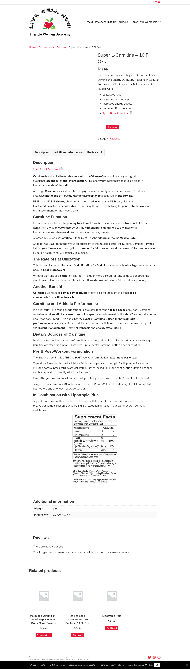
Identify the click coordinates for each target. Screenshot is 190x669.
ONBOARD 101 (125, 22)
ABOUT (90, 22)
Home (32, 47)
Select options (43, 635)
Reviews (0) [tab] (94, 152)
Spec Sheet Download (116, 113)
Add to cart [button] (78, 635)
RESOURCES (100, 22)
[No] (186, 665)
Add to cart (112, 127)
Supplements (46, 47)
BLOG (135, 22)
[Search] (159, 22)
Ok (157, 665)
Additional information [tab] (68, 152)
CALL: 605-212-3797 (148, 22)
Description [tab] (42, 152)
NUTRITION (112, 22)
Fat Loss (61, 47)
